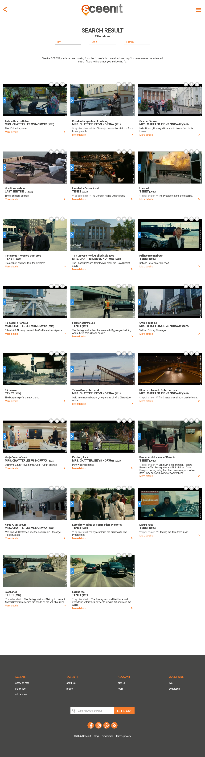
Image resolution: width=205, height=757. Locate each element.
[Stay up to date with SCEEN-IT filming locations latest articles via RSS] (114, 728)
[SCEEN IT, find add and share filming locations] (102, 17)
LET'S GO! (124, 710)
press (69, 688)
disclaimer (107, 736)
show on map (22, 682)
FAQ (171, 682)
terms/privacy (123, 736)
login (120, 688)
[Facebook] (90, 728)
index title (20, 688)
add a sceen (21, 694)
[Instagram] (98, 728)
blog (96, 736)
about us (71, 682)
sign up (121, 682)
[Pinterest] (106, 728)
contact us (174, 688)
